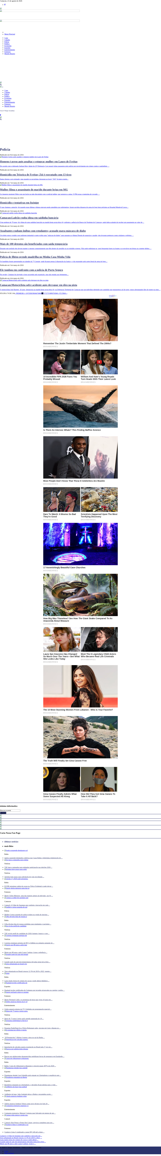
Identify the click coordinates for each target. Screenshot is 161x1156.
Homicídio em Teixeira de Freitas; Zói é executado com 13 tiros (35, 174)
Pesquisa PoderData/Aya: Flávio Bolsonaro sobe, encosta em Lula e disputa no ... (32, 1028)
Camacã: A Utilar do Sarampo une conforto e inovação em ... (21, 1136)
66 (35, 293)
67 (37, 293)
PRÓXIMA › (54, 293)
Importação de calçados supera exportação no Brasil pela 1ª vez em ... (28, 1047)
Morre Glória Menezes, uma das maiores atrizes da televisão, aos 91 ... (28, 896)
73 (48, 293)
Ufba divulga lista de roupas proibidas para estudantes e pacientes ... (27, 924)
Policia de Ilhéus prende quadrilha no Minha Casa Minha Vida (35, 256)
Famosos (7, 52)
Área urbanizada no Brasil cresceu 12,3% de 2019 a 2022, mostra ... (27, 971)
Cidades (7, 40)
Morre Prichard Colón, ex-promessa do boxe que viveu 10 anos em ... (28, 1000)
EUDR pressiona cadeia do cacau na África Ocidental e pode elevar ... (28, 886)
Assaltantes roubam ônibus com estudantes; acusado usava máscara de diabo (43, 230)
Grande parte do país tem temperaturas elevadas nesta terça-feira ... (27, 962)
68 (39, 293)
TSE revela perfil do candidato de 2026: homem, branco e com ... (27, 933)
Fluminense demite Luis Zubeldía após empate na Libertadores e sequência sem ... (32, 1075)
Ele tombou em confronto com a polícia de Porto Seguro (31, 269)
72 (46, 293)
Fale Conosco (9, 1153)
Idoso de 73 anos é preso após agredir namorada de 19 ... (24, 1019)
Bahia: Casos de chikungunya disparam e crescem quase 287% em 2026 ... (30, 1066)
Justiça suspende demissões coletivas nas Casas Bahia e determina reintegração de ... (33, 858)
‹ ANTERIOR (29, 293)
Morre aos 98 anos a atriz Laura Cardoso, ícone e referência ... (25, 952)
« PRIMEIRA (20, 293)
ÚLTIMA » (63, 293)
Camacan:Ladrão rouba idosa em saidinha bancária (29, 217)
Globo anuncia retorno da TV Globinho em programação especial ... (27, 1009)
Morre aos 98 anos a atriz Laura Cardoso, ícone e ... (18, 1144)
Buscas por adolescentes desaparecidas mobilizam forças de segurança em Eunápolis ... (34, 1056)
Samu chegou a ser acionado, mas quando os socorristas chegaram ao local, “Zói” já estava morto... (34, 179)
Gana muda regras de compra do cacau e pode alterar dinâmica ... (26, 981)
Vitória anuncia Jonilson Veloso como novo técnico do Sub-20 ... (26, 1104)
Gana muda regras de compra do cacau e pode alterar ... (19, 1140)
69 (41, 293)
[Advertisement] (80, 61)
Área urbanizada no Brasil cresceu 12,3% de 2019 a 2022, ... (21, 1138)
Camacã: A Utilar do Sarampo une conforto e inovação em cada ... (27, 905)
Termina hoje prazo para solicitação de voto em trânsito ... (24, 877)
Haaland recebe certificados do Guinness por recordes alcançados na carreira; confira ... (34, 990)
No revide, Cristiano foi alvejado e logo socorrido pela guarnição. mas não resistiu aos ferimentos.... (34, 275)
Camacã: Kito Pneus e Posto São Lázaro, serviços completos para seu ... (29, 1123)
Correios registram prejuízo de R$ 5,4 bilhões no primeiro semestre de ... (29, 943)
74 (49, 293)
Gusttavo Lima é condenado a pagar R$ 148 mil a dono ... (24, 1132)
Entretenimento (9, 50)
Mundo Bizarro (9, 54)
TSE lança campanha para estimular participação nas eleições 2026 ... (28, 867)
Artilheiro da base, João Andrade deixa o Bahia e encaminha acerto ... (28, 1094)
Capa (6, 38)
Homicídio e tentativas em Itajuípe (19, 202)
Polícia (6, 42)
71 (44, 293)
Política (7, 44)
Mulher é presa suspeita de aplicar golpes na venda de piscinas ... (26, 915)
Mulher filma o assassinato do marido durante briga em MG (34, 189)
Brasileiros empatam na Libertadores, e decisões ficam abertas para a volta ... (30, 1085)
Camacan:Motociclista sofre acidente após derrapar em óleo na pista (38, 285)
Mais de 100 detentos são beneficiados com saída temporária (34, 243)
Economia (7, 46)
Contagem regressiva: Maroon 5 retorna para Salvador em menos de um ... (30, 1113)
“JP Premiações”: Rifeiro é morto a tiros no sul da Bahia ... (24, 1037)
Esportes (7, 48)
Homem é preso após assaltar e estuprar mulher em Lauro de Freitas (38, 161)
